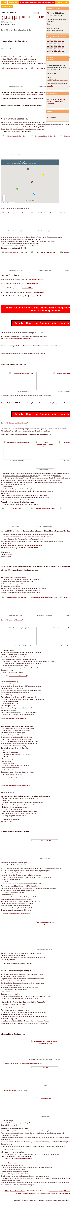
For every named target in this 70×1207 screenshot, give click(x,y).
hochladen (50, 86)
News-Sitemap (7, 6)
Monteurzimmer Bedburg (35, 94)
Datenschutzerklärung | (18, 1191)
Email (48, 24)
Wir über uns (13, 2)
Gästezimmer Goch (32, 283)
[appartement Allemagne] (55, 46)
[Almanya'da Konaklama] (63, 46)
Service (59, 2)
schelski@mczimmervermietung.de (57, 80)
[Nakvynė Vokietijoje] (59, 46)
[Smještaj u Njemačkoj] (55, 43)
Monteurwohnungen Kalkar (36, 292)
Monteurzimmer (21, 1004)
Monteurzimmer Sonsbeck (22, 1158)
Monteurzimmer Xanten (34, 545)
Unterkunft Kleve (27, 288)
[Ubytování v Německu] (48, 43)
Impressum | (54, 1191)
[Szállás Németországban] (59, 41)
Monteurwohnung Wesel (8, 1163)
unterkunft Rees (14, 1090)
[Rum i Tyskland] (59, 48)
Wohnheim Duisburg (29, 1063)
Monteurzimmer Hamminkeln (18, 676)
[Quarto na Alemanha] (55, 48)
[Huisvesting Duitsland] (51, 46)
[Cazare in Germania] (63, 43)
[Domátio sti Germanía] (63, 48)
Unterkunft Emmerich (36, 279)
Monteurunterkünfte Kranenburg (19, 785)
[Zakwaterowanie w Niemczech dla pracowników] (63, 41)
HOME (4, 2)
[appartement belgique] (48, 48)
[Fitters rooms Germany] (48, 41)
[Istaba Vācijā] (59, 51)
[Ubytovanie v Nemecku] (51, 43)
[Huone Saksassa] (48, 51)
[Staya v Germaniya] (63, 51)
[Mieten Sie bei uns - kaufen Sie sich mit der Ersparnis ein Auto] (44, 1058)
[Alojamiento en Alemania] (51, 41)
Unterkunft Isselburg (15, 620)
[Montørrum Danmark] (51, 48)
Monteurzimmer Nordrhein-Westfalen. (21, 338)
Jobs (66, 2)
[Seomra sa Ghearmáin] (55, 51)
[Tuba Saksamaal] (51, 51)
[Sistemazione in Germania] (55, 41)
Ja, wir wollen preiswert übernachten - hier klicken (37, 2)
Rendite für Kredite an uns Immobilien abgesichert (56, 101)
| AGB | (6, 1191)
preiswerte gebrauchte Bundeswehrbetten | (29, 1193)
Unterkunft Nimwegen (11, 548)
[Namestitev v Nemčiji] (59, 43)
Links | (61, 1191)
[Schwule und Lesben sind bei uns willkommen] (48, 46)
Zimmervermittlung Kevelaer (18, 423)
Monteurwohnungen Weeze (17, 718)
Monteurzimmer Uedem (16, 913)
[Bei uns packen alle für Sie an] (45, 947)
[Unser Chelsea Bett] (44, 857)
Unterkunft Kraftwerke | (50, 1193)
